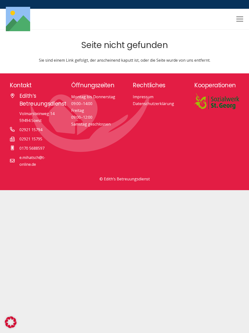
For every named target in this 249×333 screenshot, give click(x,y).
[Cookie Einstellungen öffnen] (11, 326)
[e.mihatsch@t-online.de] (14, 160)
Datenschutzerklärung (153, 103)
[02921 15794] (14, 129)
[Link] (18, 19)
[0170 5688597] (14, 148)
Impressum (143, 96)
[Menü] (239, 19)
